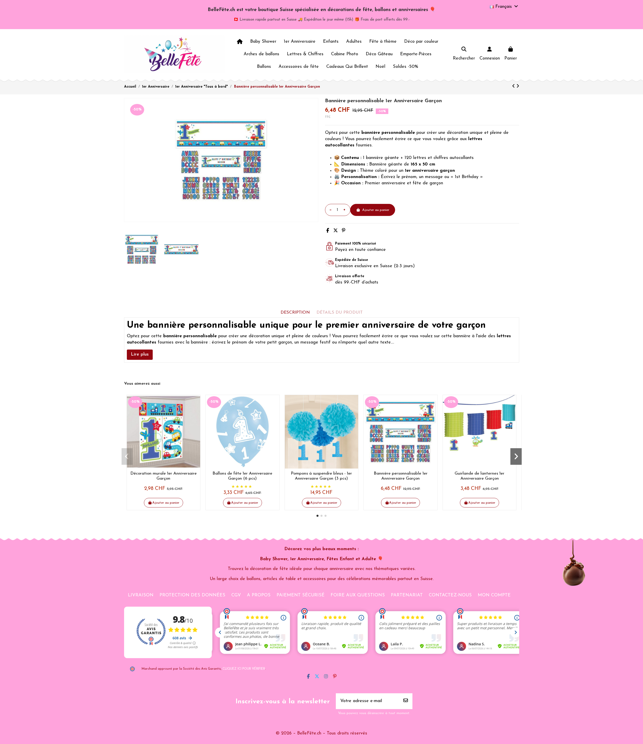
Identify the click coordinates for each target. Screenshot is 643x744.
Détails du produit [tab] (339, 312)
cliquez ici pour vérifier (244, 668)
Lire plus (140, 354)
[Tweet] (335, 231)
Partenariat (407, 595)
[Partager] (327, 231)
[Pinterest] (343, 231)
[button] (317, 516)
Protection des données (192, 595)
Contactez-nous (450, 595)
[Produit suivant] (517, 86)
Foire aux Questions (358, 595)
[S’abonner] (405, 701)
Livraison (140, 595)
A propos (259, 595)
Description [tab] (295, 312)
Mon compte (494, 595)
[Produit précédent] (514, 86)
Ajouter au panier (375, 210)
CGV (236, 595)
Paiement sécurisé (301, 595)
